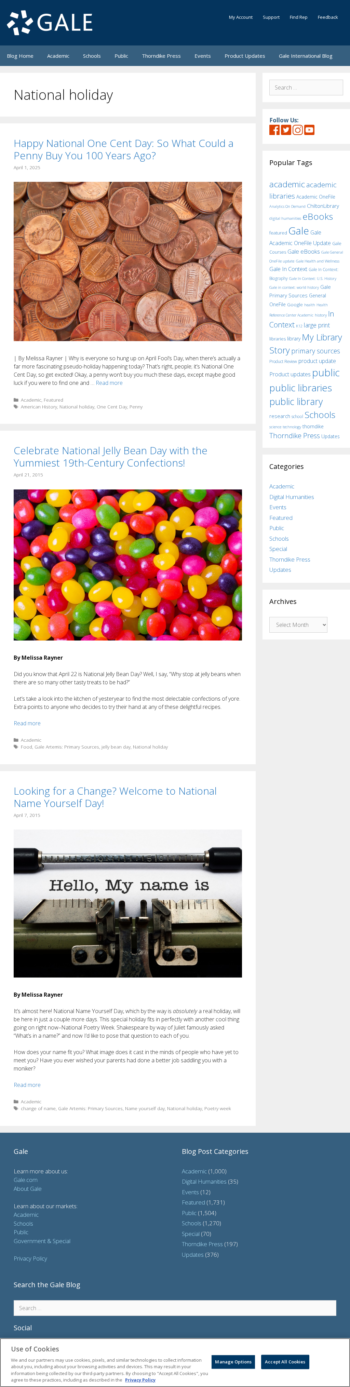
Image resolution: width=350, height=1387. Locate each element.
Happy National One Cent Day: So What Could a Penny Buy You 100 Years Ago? (123, 149)
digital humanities (285, 218)
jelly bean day (116, 746)
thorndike (313, 426)
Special (278, 549)
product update (317, 361)
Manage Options (233, 1362)
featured (278, 233)
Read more (109, 383)
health (309, 304)
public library (296, 401)
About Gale (28, 1189)
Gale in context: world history (294, 287)
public (326, 372)
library (293, 338)
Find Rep (299, 17)
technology (292, 426)
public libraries (300, 387)
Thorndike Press (161, 55)
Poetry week (217, 1108)
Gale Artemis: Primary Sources (67, 746)
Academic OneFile (315, 196)
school (297, 416)
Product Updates (245, 55)
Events (202, 55)
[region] (175, 1362)
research (279, 416)
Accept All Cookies (285, 1362)
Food (26, 746)
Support (271, 17)
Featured (53, 399)
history (321, 315)
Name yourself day (145, 1108)
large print (317, 325)
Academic (58, 55)
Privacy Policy (30, 1258)
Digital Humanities (291, 497)
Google (295, 304)
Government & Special (42, 1241)
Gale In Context (288, 269)
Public (121, 55)
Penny (136, 406)
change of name (38, 1108)
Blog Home (20, 55)
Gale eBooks (303, 251)
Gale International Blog (306, 55)
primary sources (315, 350)
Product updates (290, 374)
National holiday (76, 406)
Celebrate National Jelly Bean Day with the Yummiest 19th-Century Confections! (110, 456)
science (275, 426)
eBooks (317, 216)
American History (39, 406)
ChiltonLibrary (323, 206)
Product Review (283, 361)
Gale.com (26, 1180)
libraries (277, 339)
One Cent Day (112, 406)
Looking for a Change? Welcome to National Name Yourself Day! (115, 797)
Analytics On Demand (287, 206)
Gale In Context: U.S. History (312, 278)
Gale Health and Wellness (317, 261)
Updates (330, 436)
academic (287, 184)
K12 (299, 325)
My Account (241, 17)
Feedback (328, 17)
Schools (92, 55)
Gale (298, 231)
